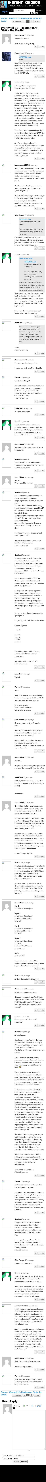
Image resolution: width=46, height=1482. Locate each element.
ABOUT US (22, 6)
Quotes (38, 1406)
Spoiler (14, 1408)
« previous (17, 21)
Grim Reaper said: (26, 258)
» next (37, 21)
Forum (4, 18)
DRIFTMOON (35, 6)
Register (5, 12)
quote (42, 47)
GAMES (12, 6)
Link (27, 1406)
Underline (19, 1406)
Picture (24, 1406)
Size (32, 1406)
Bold (14, 1406)
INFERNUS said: (25, 57)
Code (40, 1406)
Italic (17, 1406)
